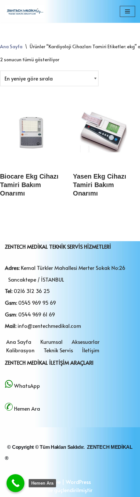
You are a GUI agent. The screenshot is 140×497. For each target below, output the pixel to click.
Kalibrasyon (20, 350)
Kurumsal (51, 341)
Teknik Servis (58, 350)
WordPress (78, 481)
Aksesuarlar (86, 341)
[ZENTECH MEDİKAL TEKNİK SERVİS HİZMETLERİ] (24, 11)
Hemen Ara (27, 408)
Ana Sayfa (11, 46)
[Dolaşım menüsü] (127, 11)
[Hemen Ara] (15, 483)
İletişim (90, 350)
